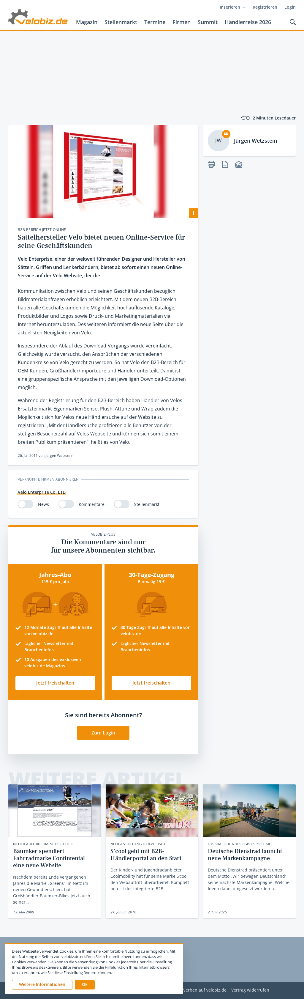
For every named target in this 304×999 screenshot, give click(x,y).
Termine (154, 22)
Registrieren (265, 7)
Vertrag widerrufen (250, 990)
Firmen (181, 22)
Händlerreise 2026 (248, 22)
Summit (208, 22)
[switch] (25, 504)
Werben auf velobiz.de (204, 990)
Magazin (86, 22)
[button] (85, 984)
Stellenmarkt (120, 22)
